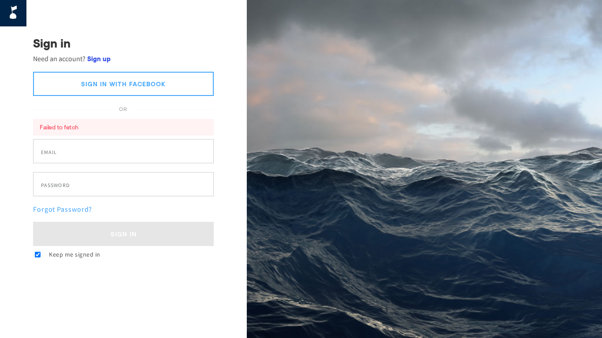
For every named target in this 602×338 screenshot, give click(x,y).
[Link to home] (13, 13)
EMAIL (49, 152)
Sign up (99, 58)
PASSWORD (55, 185)
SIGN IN (124, 234)
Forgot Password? (62, 209)
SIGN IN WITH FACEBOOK (123, 84)
